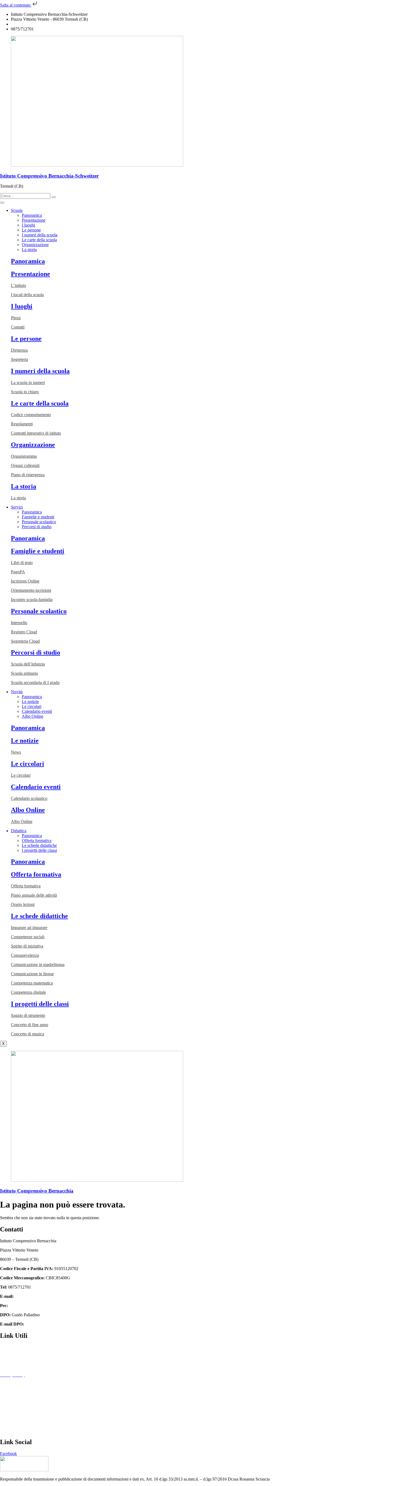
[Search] (53, 197)
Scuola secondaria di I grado (35, 682)
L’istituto (18, 285)
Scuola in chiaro (25, 391)
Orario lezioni (23, 904)
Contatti (17, 327)
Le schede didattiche (39, 845)
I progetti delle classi (39, 850)
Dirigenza (19, 350)
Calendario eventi (37, 711)
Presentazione (33, 220)
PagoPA (18, 571)
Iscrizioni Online (25, 581)
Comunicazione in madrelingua (37, 964)
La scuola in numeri (28, 382)
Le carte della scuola (39, 239)
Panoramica (32, 215)
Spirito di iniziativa (27, 946)
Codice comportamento (31, 414)
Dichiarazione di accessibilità (25, 1384)
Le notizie (30, 701)
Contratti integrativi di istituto (36, 433)
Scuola (17, 210)
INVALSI (8, 1421)
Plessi (16, 317)
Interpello (19, 622)
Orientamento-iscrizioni (31, 590)
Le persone (31, 230)
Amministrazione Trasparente (25, 1347)
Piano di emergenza (28, 474)
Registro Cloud (24, 632)
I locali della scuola (27, 294)
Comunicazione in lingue (32, 973)
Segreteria (19, 359)
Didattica (18, 830)
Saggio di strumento (28, 1015)
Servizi (17, 507)
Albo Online (32, 716)
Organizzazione (35, 244)
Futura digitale (12, 1365)
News (16, 752)
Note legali (9, 1393)
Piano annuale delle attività (34, 895)
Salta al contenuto (16, 5)
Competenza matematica (32, 983)
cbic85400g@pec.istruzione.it (34, 1305)
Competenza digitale (28, 992)
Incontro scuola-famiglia (32, 599)
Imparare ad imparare (29, 927)
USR (4, 1430)
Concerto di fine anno (29, 1024)
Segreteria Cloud (25, 641)
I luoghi (28, 225)
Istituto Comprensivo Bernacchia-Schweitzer (49, 176)
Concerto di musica (27, 1034)
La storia (29, 249)
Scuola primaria (24, 673)
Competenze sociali (27, 936)
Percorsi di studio (36, 526)
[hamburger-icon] (2, 202)
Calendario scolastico (29, 798)
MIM (4, 1402)
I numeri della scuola (39, 235)
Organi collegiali (25, 465)
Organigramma (24, 456)
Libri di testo (22, 562)
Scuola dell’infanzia (28, 664)
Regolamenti (22, 424)
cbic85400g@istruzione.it (33, 24)
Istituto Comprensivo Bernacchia (36, 1191)
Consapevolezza (25, 955)
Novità (17, 691)
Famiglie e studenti (38, 517)
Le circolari (31, 706)
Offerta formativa (36, 840)
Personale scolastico (39, 521)
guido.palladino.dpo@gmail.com (53, 1324)
